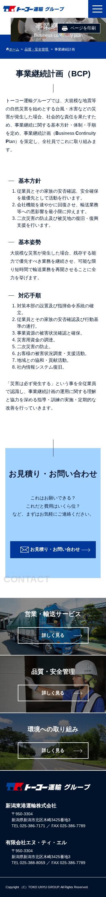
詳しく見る (53, 635)
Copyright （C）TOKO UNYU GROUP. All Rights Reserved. (47, 887)
